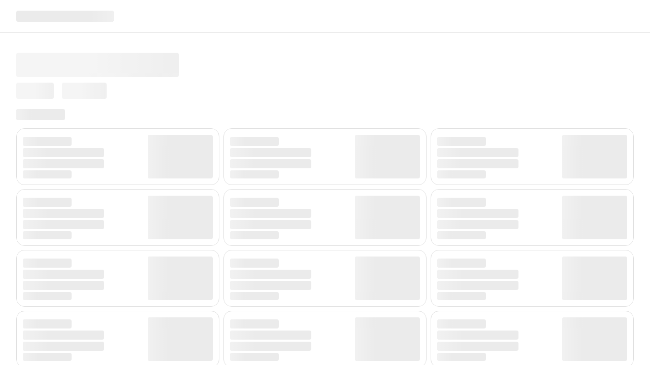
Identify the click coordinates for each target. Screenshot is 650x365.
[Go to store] (65, 16)
